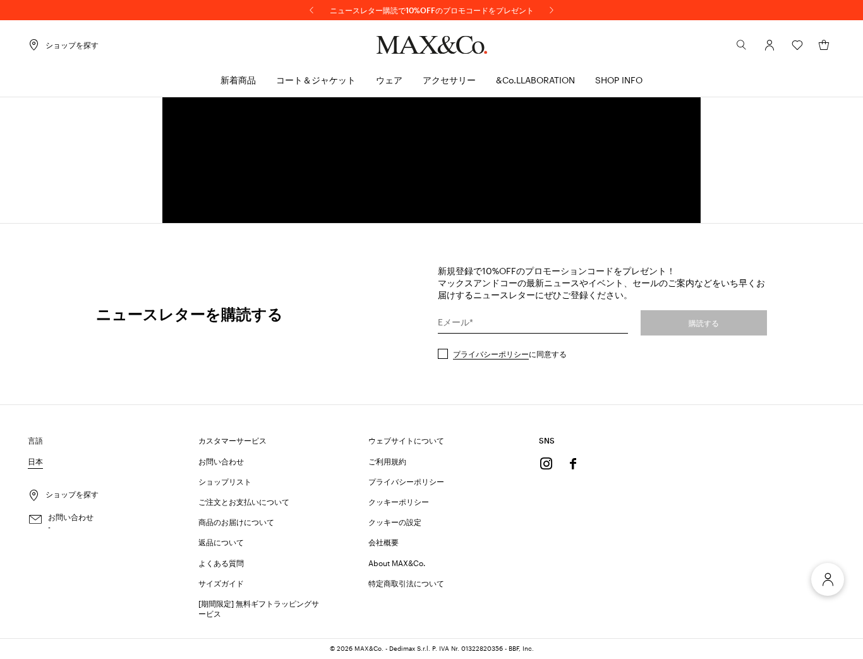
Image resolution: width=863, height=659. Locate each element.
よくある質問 (221, 563)
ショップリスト (224, 481)
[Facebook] (573, 463)
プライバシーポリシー (491, 353)
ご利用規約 (387, 461)
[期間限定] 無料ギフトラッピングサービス (258, 608)
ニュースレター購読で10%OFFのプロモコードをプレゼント (432, 10)
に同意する (510, 353)
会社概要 (383, 542)
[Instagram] (546, 463)
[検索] (741, 45)
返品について (221, 542)
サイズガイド (221, 583)
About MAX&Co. (396, 563)
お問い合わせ (221, 461)
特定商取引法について (406, 583)
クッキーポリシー (398, 501)
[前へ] (311, 10)
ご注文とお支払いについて (243, 501)
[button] (769, 45)
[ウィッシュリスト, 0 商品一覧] (797, 45)
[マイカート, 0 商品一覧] (824, 45)
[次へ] (551, 10)
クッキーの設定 (394, 521)
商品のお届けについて (236, 521)
